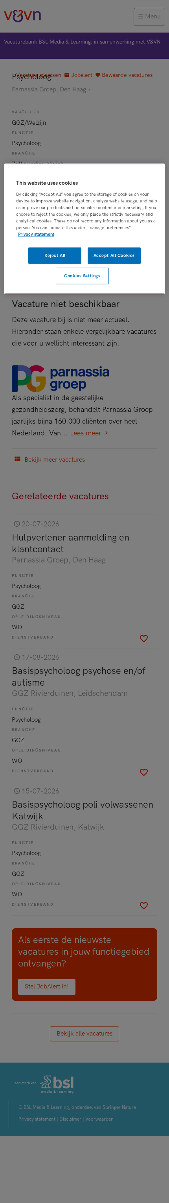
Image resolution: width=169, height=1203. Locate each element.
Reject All (55, 255)
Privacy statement (36, 234)
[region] (84, 229)
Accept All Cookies (114, 255)
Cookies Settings (82, 275)
